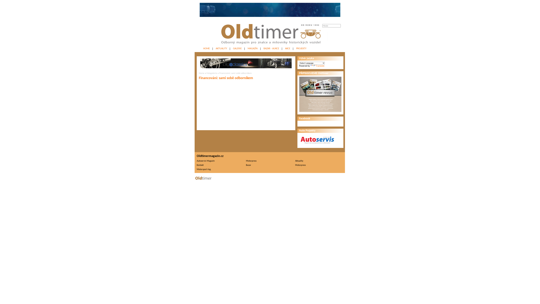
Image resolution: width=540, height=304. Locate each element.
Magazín (253, 48)
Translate (320, 66)
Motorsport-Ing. (204, 169)
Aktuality (221, 48)
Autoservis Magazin (206, 161)
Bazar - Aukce (271, 48)
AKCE (287, 48)
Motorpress (251, 161)
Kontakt (200, 165)
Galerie (237, 48)
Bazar (248, 165)
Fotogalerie (212, 73)
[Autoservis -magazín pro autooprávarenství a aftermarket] (317, 145)
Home (206, 48)
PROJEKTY (301, 48)
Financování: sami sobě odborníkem (235, 73)
